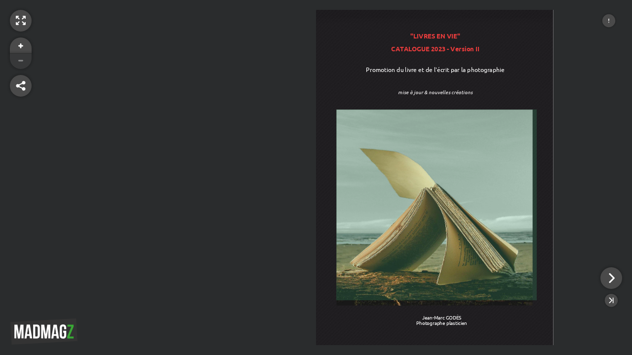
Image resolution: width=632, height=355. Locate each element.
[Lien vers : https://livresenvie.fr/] (436, 204)
